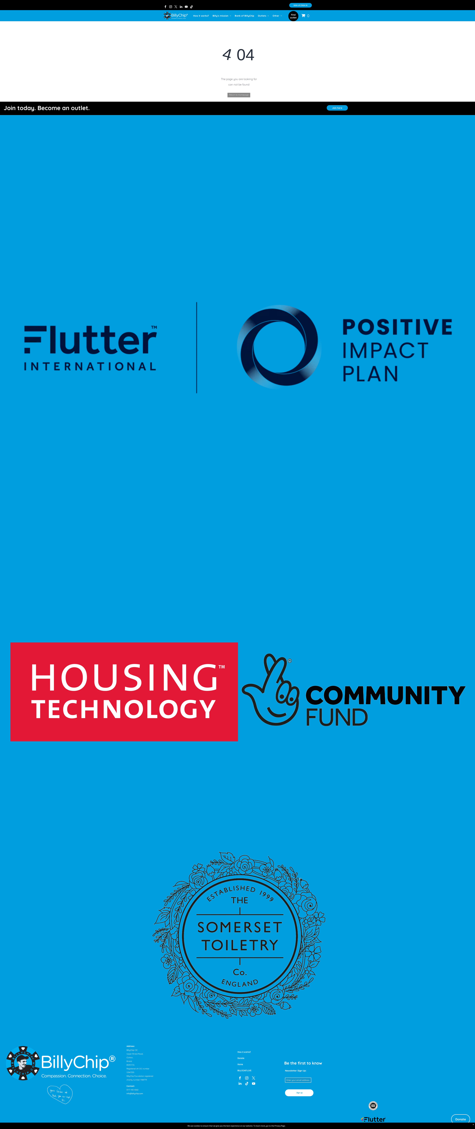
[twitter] (176, 7)
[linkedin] (181, 7)
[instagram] (170, 7)
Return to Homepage (239, 95)
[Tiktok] (191, 7)
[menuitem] (201, 16)
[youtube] (186, 7)
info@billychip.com (135, 1093)
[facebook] (165, 7)
